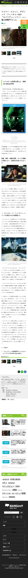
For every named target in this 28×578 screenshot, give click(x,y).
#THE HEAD (15, 479)
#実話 (14, 490)
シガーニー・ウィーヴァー (14, 392)
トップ (4, 521)
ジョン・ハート (11, 395)
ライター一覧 (6, 543)
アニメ (4, 539)
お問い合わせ (22, 555)
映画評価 (14, 532)
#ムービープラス (6, 490)
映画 (4, 23)
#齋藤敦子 (9, 28)
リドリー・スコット (12, 390)
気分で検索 (24, 26)
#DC (13, 493)
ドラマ (4, 536)
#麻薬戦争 (5, 479)
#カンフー (5, 497)
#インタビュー (8, 486)
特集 (4, 525)
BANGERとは (7, 550)
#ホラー (12, 399)
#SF (8, 399)
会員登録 (24, 22)
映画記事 (14, 529)
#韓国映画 (11, 483)
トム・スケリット (11, 393)
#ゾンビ (20, 490)
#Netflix (12, 497)
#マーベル (6, 493)
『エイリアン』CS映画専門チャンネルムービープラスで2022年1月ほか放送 (14, 352)
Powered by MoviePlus (13, 557)
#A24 (17, 486)
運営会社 (15, 555)
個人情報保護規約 (6, 555)
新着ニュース (6, 546)
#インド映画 (20, 493)
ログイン (24, 17)
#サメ (4, 483)
